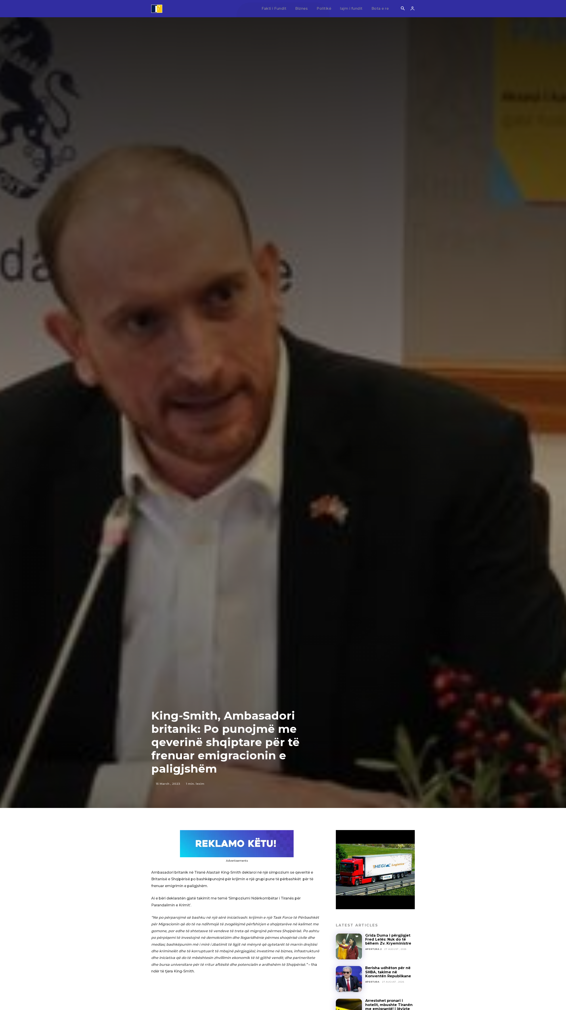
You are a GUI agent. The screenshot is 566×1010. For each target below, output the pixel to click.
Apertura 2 (373, 949)
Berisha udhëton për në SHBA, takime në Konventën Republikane (388, 972)
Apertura (372, 981)
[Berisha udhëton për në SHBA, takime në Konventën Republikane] (349, 979)
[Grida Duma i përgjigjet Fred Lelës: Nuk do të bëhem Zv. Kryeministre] (349, 947)
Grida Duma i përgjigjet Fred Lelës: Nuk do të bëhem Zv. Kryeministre (388, 939)
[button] (403, 9)
